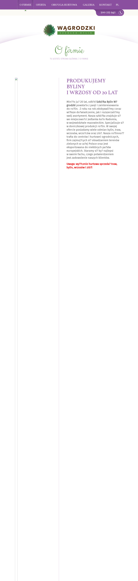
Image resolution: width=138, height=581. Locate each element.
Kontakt (105, 4)
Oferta (41, 4)
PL (117, 4)
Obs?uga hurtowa (64, 4)
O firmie (25, 4)
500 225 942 (108, 12)
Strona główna (69, 58)
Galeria (88, 4)
